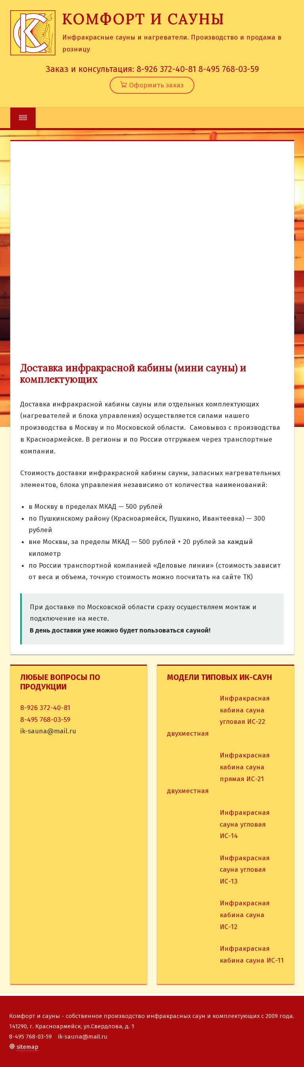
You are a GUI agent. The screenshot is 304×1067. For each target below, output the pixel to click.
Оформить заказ (155, 85)
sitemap (27, 1046)
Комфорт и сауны (143, 19)
